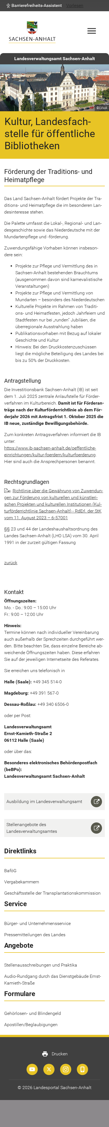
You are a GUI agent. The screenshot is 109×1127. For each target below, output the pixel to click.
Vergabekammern (21, 882)
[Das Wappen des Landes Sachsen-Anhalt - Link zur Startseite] (32, 32)
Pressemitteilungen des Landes (34, 934)
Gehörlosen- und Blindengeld (32, 1013)
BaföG (10, 870)
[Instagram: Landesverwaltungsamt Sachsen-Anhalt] (65, 1069)
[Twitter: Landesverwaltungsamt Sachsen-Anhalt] (48, 1069)
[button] (34, 5)
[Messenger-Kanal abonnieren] (82, 1069)
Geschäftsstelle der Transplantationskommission (52, 893)
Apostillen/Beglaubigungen (31, 1024)
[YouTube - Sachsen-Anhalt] (32, 1069)
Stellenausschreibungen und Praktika (40, 965)
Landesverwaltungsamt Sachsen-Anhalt (54, 58)
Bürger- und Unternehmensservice (37, 923)
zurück (10, 562)
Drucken (55, 1054)
